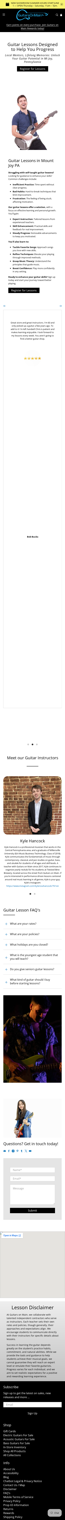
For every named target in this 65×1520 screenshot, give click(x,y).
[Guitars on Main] (32, 14)
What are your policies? (24, 934)
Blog (6, 1477)
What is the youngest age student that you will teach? (34, 957)
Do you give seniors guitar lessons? (32, 969)
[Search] (57, 14)
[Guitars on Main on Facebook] (9, 1151)
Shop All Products (14, 1451)
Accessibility (10, 1473)
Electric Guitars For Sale (18, 1435)
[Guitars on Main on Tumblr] (21, 1151)
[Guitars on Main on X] (26, 1151)
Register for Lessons (32, 69)
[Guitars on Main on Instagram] (13, 1151)
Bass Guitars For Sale (16, 1443)
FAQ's (6, 1493)
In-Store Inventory (14, 1447)
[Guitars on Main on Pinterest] (17, 1151)
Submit (32, 1210)
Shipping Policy (12, 1517)
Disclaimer (10, 1489)
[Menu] (4, 15)
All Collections (12, 1455)
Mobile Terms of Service (18, 1497)
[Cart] (61, 15)
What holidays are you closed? (29, 944)
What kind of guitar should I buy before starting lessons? (30, 981)
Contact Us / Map (14, 1485)
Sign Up (32, 1413)
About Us (9, 1469)
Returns (8, 1509)
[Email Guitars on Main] (4, 1151)
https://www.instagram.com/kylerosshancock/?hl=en (32, 885)
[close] (61, 4)
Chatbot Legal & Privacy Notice (22, 1481)
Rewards (8, 1513)
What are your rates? (23, 923)
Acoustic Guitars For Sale (19, 1439)
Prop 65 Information (16, 1505)
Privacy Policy (11, 1501)
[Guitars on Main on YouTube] (30, 1151)
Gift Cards (9, 1431)
